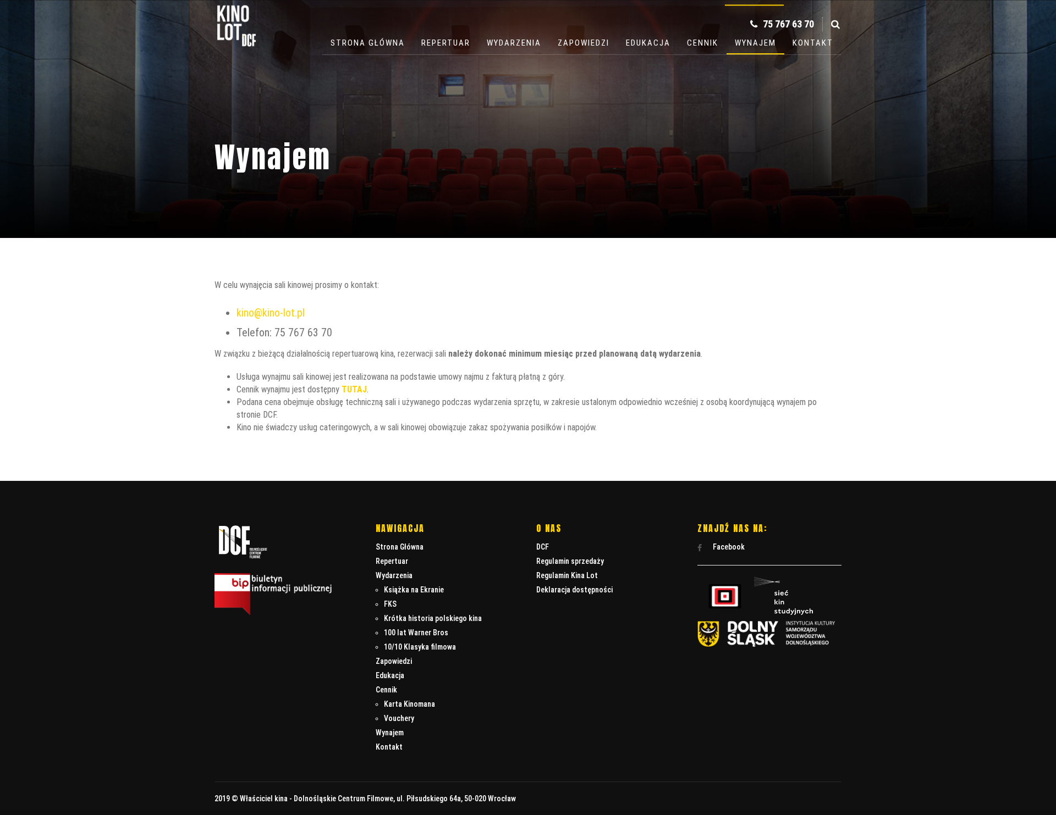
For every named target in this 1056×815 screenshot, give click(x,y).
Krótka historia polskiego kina (433, 618)
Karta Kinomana (409, 704)
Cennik (702, 43)
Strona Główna (368, 43)
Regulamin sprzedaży (570, 561)
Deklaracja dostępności (574, 589)
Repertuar (445, 43)
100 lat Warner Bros (416, 632)
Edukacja (648, 43)
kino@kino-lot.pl (271, 312)
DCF (542, 546)
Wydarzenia (514, 43)
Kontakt (813, 43)
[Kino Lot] (236, 39)
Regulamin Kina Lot (567, 575)
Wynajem (755, 43)
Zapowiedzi (583, 43)
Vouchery (399, 718)
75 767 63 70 (787, 24)
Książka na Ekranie (414, 589)
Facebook (728, 546)
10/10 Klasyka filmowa (420, 646)
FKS (390, 604)
